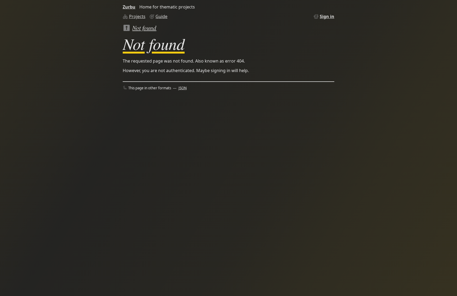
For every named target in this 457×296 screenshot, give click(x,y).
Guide (161, 16)
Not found (144, 27)
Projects (137, 16)
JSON (183, 88)
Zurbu (129, 7)
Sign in (327, 16)
